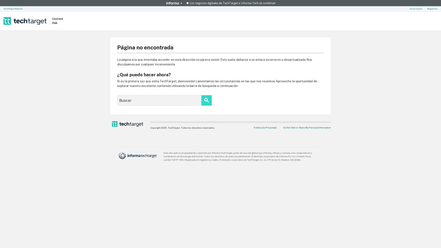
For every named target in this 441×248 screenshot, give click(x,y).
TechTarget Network (12, 9)
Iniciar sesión (416, 9)
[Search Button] (206, 100)
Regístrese (432, 9)
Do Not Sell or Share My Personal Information (307, 127)
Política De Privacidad (265, 127)
